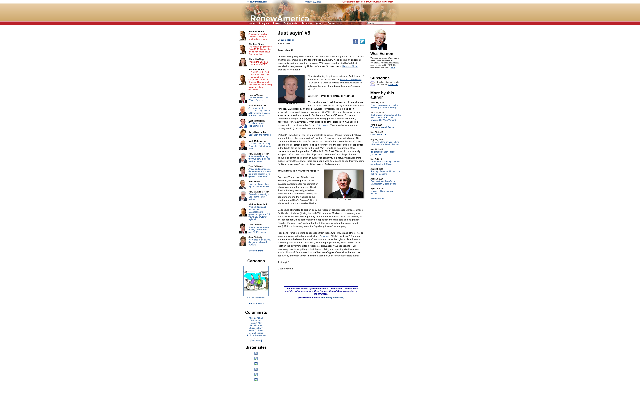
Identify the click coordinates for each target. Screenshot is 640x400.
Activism (307, 23)
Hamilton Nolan (350, 66)
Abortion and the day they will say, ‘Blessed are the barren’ (259, 159)
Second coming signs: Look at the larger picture (259, 196)
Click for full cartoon (256, 297)
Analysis (264, 23)
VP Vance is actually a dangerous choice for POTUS (259, 242)
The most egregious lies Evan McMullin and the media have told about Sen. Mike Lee (260, 50)
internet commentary (351, 79)
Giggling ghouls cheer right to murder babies (259, 185)
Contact (332, 23)
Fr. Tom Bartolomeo (256, 335)
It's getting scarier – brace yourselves (383, 152)
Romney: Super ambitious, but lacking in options (385, 171)
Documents (290, 23)
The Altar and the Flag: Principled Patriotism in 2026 (259, 146)
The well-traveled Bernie (382, 126)
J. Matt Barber (256, 333)
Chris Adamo (256, 320)
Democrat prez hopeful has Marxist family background (383, 181)
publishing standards (332, 297)
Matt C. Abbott (256, 318)
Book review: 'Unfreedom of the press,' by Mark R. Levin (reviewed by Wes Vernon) (385, 116)
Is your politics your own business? (382, 191)
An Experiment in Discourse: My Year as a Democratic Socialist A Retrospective (259, 112)
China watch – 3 (378, 133)
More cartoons (256, 303)
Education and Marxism (259, 135)
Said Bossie (322, 125)
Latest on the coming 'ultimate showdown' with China (385, 161)
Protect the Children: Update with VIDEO (258, 63)
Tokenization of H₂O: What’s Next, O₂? (258, 98)
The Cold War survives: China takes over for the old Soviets (384, 142)
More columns (255, 250)
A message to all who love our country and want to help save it (258, 36)
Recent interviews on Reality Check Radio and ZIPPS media (258, 229)
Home (251, 23)
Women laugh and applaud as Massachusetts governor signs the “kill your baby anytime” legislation (259, 213)
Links (276, 23)
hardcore (325, 236)
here (393, 67)
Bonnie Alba (256, 325)
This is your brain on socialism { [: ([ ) (258, 124)
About (319, 23)
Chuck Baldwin (256, 328)
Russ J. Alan (256, 323)
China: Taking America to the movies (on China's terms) (384, 105)
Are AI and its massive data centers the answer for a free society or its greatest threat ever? (260, 173)
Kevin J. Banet (256, 330)
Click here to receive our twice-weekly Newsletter (367, 1)
